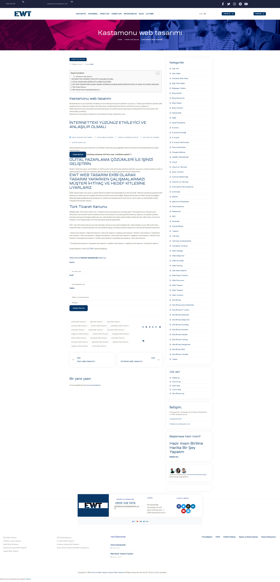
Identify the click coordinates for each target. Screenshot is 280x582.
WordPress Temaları (180, 354)
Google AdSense (178, 152)
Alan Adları (176, 73)
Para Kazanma (178, 206)
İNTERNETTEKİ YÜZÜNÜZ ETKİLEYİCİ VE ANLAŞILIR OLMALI (93, 79)
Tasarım (175, 231)
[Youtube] (246, 4)
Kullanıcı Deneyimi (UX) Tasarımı (15, 548)
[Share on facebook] (143, 327)
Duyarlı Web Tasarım (10, 551)
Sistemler (176, 221)
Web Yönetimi (177, 295)
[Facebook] (223, 4)
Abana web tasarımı (78, 321)
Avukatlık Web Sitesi (180, 78)
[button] (228, 14)
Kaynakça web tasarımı (98, 338)
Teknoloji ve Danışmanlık (181, 241)
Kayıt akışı (176, 385)
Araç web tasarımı (113, 321)
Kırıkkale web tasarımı (140, 360)
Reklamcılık (176, 211)
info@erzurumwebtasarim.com (180, 424)
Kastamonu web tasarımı (84, 76)
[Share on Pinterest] (160, 327)
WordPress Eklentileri (180, 315)
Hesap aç (176, 378)
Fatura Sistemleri (179, 147)
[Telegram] (240, 4)
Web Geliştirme (178, 256)
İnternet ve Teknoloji (180, 182)
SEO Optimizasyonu (64, 537)
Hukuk (174, 162)
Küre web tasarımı (118, 338)
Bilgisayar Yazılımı (179, 88)
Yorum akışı (176, 389)
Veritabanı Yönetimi (180, 246)
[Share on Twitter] (146, 327)
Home (120, 39)
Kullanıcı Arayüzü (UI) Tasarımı (68, 544)
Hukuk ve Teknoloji (179, 167)
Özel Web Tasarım (10, 537)
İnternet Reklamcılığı (180, 177)
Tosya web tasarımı (99, 346)
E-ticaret (175, 137)
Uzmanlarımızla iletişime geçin (197, 474)
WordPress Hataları (180, 334)
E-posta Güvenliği (179, 132)
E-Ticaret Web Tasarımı (65, 541)
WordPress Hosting (180, 339)
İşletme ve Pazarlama (180, 201)
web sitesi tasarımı (179, 270)
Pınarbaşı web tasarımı (79, 342)
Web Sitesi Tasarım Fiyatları (121, 554)
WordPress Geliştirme (180, 320)
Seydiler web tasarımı (120, 342)
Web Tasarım (177, 285)
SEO (174, 216)
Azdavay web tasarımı (79, 325)
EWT (92, 64)
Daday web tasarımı (95, 329)
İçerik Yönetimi (178, 172)
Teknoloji (175, 236)
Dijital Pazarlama (178, 123)
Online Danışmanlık (118, 545)
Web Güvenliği (177, 260)
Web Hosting (177, 265)
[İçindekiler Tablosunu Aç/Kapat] (156, 73)
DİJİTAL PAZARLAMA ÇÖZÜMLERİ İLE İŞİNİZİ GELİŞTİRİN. (91, 82)
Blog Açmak (177, 93)
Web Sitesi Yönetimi (180, 275)
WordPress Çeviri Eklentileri (183, 305)
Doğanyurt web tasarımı (80, 334)
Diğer (174, 118)
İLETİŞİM (90, 248)
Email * (71, 275)
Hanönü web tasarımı (100, 334)
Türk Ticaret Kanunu (79, 87)
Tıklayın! (28, 579)
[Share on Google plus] (156, 327)
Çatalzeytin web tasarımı (120, 325)
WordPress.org (178, 393)
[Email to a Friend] (143, 340)
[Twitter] (229, 4)
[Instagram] (234, 4)
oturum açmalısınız (93, 385)
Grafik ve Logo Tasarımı (12, 541)
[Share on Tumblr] (153, 327)
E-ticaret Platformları (180, 142)
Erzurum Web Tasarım (99, 572)
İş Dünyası (176, 192)
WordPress (176, 300)
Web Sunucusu (178, 280)
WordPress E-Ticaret (180, 310)
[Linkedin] (193, 506)
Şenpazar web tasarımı (100, 342)
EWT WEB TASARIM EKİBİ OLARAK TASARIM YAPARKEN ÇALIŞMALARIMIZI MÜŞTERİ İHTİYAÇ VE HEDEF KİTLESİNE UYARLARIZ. (115, 84)
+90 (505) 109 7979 (175, 419)
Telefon (71, 288)
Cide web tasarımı (77, 329)
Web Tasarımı (177, 290)
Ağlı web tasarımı (96, 321)
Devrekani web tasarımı (115, 329)
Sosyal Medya (177, 226)
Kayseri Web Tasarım (116, 572)
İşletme (175, 196)
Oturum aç (176, 381)
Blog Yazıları (177, 103)
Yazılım (175, 359)
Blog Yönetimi (177, 108)
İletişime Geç (174, 457)
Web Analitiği (177, 251)
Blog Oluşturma (178, 98)
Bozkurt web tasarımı (99, 325)
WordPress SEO (178, 349)
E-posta (175, 127)
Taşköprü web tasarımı (79, 346)
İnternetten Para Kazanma (182, 187)
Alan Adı (175, 68)
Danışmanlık (176, 113)
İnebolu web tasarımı (78, 338)
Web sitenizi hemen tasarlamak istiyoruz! (86, 90)
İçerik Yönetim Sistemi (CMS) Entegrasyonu (73, 548)
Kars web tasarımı (91, 360)
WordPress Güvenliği (180, 324)
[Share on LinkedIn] (150, 327)
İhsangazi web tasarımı (120, 334)
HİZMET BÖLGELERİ (132, 39)
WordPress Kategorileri (181, 344)
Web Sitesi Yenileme (10, 544)
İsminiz (71, 262)
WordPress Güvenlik (180, 329)
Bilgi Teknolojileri (178, 83)
